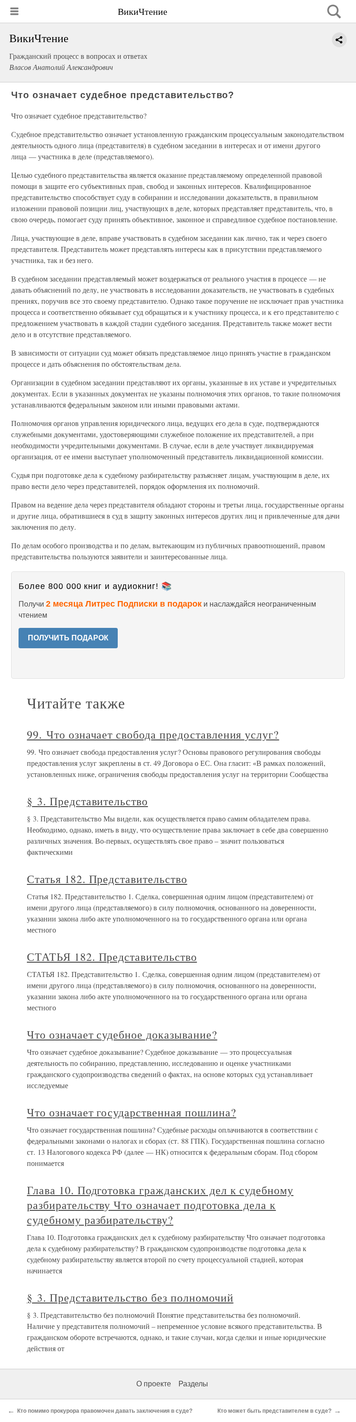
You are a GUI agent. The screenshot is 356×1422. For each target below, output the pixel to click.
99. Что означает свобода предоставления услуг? (153, 734)
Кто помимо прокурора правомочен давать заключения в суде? (104, 1411)
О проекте (153, 1384)
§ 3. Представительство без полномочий (130, 1297)
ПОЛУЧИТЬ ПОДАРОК (68, 638)
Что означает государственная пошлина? (131, 1112)
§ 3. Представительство (87, 801)
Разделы (193, 1384)
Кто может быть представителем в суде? (274, 1411)
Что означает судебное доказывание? (122, 1034)
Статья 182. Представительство (107, 878)
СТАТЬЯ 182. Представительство (112, 956)
